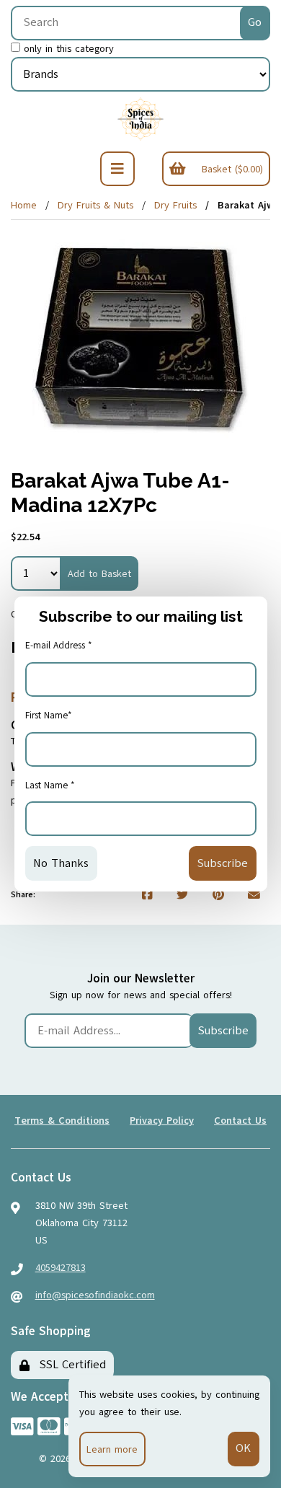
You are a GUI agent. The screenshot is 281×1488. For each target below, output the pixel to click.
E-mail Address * (58, 645)
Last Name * (50, 785)
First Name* (48, 715)
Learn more (112, 1449)
